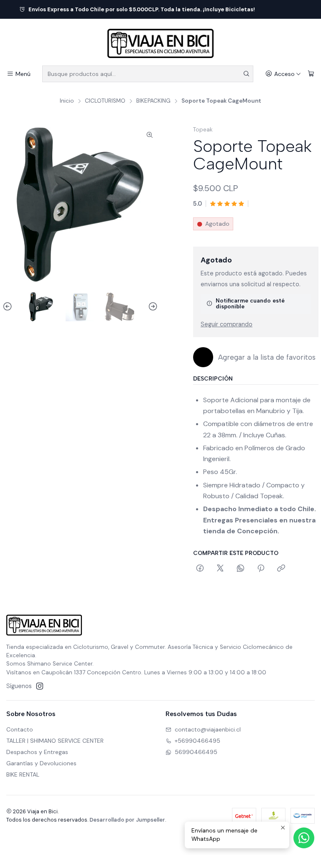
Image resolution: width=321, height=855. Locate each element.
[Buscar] (246, 74)
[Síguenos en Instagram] (40, 686)
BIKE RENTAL (22, 774)
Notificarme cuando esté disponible (250, 303)
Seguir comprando (226, 324)
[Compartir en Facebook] (200, 568)
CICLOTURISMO (105, 101)
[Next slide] (151, 306)
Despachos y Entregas (37, 752)
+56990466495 (197, 740)
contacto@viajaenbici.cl (208, 729)
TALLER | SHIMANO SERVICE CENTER (55, 740)
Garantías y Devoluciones (41, 763)
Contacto (19, 729)
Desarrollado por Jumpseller (127, 819)
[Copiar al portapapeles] (281, 568)
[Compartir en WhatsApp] (240, 568)
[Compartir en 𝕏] (220, 568)
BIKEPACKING (153, 101)
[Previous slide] (9, 306)
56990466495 (196, 752)
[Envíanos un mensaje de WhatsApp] (303, 837)
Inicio (67, 101)
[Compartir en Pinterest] (261, 568)
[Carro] (311, 74)
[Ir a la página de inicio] (160, 43)
